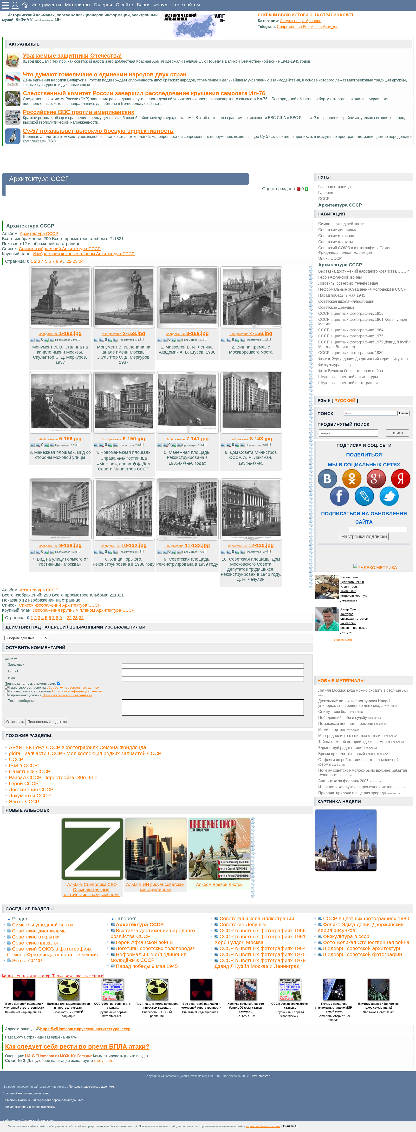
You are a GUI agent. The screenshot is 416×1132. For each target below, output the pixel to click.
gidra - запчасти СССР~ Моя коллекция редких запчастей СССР (85, 753)
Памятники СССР (29, 771)
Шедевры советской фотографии (348, 383)
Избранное (311, 21)
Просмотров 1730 (193, 551)
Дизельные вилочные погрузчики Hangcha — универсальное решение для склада (358, 703)
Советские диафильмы (338, 230)
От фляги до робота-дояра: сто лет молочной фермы (358, 761)
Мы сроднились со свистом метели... (357, 735)
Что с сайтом (185, 4)
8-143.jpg (250, 438)
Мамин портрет (338, 729)
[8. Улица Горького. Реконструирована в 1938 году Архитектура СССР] (124, 539)
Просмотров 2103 (256, 339)
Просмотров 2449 (66, 339)
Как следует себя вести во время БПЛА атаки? (77, 1046)
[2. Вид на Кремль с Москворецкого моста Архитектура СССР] (251, 327)
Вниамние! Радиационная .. (24, 1012)
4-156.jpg (250, 333)
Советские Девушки (336, 307)
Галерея (103, 4)
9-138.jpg (60, 545)
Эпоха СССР (330, 258)
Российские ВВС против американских (78, 112)
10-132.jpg (124, 545)
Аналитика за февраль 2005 (350, 781)
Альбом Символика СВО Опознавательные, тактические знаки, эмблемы (91, 889)
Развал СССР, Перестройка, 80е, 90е (53, 777)
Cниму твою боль (340, 711)
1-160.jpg (60, 333)
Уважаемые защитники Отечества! (72, 55)
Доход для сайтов (343, 640)
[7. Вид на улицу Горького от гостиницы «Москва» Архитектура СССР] (61, 539)
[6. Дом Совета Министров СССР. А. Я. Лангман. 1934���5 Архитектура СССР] (251, 432)
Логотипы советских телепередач (348, 283)
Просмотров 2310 (256, 445)
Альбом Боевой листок (219, 884)
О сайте (124, 4)
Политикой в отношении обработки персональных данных (42, 1100)
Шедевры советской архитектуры (348, 377)
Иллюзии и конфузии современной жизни (362, 787)
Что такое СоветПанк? (378, 1012)
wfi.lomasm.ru (263, 1076)
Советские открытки (336, 236)
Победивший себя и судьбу (349, 717)
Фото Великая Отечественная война (350, 370)
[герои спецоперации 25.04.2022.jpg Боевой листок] (219, 878)
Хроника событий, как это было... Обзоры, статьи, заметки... (246, 1007)
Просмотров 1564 (193, 445)
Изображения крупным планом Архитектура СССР (84, 253)
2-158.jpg (123, 333)
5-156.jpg (60, 438)
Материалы (77, 4)
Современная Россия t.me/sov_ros (307, 26)
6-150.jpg (123, 438)
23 (75, 261)
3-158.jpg (187, 333)
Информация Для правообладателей (28, 1120)
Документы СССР (30, 795)
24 (81, 261)
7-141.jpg (187, 438)
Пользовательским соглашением (91, 1086)
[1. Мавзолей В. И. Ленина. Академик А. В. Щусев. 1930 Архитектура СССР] (188, 327)
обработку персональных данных (73, 687)
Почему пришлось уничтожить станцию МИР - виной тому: (334, 1007)
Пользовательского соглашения (67, 695)
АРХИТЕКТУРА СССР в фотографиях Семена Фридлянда (77, 747)
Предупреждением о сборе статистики (29, 1107)
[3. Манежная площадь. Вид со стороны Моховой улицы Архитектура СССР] (61, 432)
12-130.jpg (251, 545)
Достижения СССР (31, 789)
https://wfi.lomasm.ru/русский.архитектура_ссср (85, 1029)
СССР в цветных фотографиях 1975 (351, 336)
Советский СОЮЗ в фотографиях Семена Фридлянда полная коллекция (356, 250)
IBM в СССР (23, 765)
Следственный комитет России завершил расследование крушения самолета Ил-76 (144, 93)
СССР (16, 759)
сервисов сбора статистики (263, 1126)
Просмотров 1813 (129, 551)
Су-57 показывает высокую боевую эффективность (98, 130)
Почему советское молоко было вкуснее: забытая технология (362, 772)
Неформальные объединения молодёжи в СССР (362, 289)
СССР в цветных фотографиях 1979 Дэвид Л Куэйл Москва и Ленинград (364, 344)
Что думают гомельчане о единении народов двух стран (105, 74)
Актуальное (290, 21)
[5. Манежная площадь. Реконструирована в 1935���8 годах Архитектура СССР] (188, 432)
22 (69, 261)
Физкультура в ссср (335, 364)
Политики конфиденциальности (77, 691)
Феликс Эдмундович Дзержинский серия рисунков (363, 358)
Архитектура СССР (340, 264)
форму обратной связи (109, 1060)
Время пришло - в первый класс (354, 753)
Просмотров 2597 (129, 445)
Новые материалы (341, 680)
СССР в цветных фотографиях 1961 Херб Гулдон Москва (362, 321)
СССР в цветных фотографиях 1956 (351, 313)
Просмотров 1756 (66, 445)
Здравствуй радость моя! (347, 747)
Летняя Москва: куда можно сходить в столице (363, 692)
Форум (160, 4)
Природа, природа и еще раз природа (359, 793)
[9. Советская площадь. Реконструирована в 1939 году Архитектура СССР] (188, 539)
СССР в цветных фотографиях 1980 (351, 352)
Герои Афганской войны (340, 277)
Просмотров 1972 (193, 339)
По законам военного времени (352, 723)
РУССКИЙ (344, 400)
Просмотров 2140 (129, 339)
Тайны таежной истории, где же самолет (361, 741)
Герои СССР (24, 783)
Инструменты (46, 4)
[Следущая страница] (311, 426)
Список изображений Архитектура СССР (60, 248)
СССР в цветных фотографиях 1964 (351, 330)
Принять (288, 1126)
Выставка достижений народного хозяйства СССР (363, 271)
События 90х (246, 1016)
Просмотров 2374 (256, 551)
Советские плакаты (335, 242)
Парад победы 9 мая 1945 (341, 295)
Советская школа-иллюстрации (346, 301)
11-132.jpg (187, 545)
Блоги (143, 4)
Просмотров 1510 (66, 551)
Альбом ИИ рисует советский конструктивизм (155, 887)
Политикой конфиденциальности (25, 1093)
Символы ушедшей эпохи (341, 223)
